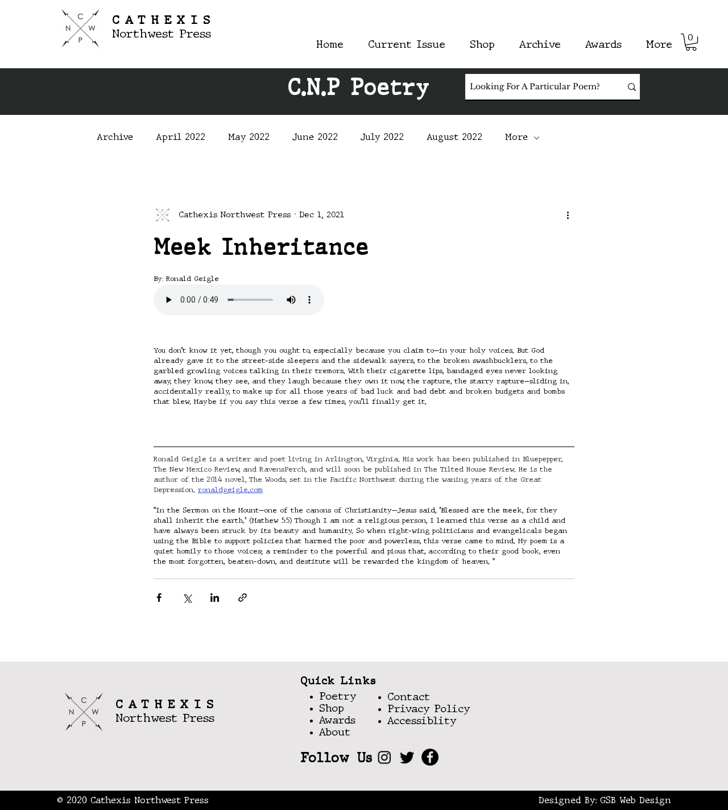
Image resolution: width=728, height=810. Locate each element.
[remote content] (253, 300)
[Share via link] (242, 597)
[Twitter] (407, 757)
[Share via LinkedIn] (214, 597)
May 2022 (249, 138)
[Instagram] (384, 757)
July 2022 (382, 138)
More (516, 138)
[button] (691, 42)
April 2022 (180, 138)
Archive (115, 138)
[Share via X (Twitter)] (186, 597)
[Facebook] (430, 757)
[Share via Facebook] (159, 597)
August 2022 (454, 138)
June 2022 (315, 138)
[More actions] (567, 215)
